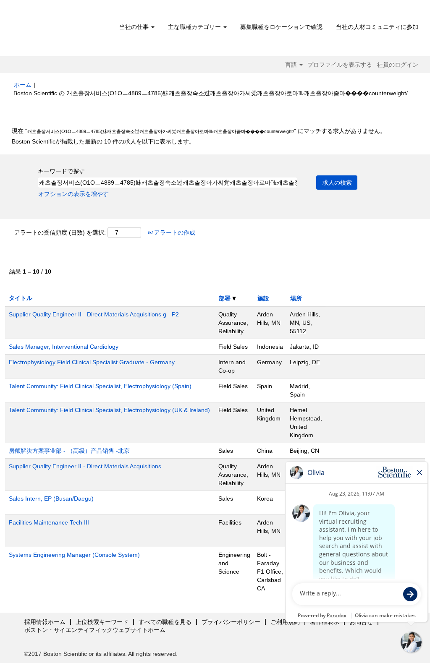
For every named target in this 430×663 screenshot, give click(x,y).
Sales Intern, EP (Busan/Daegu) (51, 498)
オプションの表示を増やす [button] (73, 194)
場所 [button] (296, 298)
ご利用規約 (285, 622)
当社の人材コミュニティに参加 (377, 26)
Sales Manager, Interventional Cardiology (63, 346)
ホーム (22, 84)
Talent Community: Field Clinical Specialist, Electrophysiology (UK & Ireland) (109, 410)
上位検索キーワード (102, 622)
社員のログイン (397, 64)
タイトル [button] (20, 298)
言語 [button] (292, 64)
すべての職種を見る (165, 622)
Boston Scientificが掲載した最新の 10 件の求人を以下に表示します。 (103, 141)
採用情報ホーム (45, 622)
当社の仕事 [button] (134, 26)
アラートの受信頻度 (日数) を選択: (60, 232)
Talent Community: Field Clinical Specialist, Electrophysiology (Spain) (100, 386)
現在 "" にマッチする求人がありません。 (199, 131)
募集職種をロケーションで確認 (281, 26)
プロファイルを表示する (339, 64)
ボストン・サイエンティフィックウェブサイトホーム (94, 629)
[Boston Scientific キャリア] (62, 30)
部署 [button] (225, 298)
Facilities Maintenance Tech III (49, 522)
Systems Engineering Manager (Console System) (74, 554)
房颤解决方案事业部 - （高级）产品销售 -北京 (69, 450)
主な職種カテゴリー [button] (195, 26)
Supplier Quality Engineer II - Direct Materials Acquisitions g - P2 (94, 314)
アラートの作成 (173, 232)
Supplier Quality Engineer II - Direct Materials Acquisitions (85, 466)
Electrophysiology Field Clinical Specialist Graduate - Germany (92, 362)
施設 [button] (263, 298)
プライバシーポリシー (231, 622)
